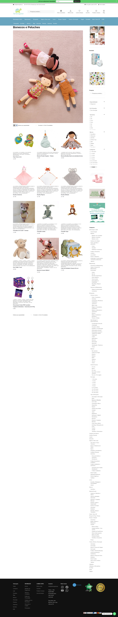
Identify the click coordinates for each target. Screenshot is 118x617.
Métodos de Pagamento (27, 589)
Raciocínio (94, 343)
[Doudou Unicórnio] (24, 174)
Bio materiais (94, 350)
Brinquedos (26, 153)
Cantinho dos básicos (94, 433)
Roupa (92, 539)
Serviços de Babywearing (96, 287)
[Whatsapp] (114, 613)
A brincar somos (46, 260)
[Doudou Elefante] (72, 174)
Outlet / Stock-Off (29, 191)
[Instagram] (62, 587)
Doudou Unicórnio (17, 194)
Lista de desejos (79, 12)
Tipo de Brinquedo (23, 193)
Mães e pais (50, 264)
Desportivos (94, 405)
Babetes (92, 233)
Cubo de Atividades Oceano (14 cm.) (69, 268)
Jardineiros (94, 303)
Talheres (92, 261)
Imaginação (44, 264)
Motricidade (94, 341)
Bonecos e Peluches (18, 153)
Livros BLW (93, 254)
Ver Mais (91, 567)
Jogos (93, 411)
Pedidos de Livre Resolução (28, 601)
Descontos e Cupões (28, 605)
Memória (94, 340)
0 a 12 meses (15, 152)
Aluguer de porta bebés (97, 289)
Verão (90, 569)
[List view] (16, 125)
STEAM (93, 429)
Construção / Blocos (96, 403)
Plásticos (20, 302)
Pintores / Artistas (95, 317)
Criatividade (94, 325)
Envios (26, 586)
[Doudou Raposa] (48, 174)
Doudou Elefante (65, 194)
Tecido (19, 192)
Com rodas (94, 401)
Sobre (14, 586)
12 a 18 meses (22, 152)
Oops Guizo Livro (17, 156)
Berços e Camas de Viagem (97, 547)
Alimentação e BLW (93, 229)
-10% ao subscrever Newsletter (46, 1)
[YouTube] (62, 590)
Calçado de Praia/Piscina (97, 531)
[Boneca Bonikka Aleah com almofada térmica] (72, 140)
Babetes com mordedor (97, 235)
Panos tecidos (95, 279)
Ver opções (23, 158)
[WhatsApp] (67, 590)
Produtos (15, 593)
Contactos (15, 588)
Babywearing (92, 263)
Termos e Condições (27, 593)
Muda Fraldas (94, 472)
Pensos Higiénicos (95, 476)
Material (32, 189)
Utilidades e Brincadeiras (94, 566)
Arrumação (93, 545)
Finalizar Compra (40, 591)
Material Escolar (92, 491)
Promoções (27, 608)
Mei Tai (93, 274)
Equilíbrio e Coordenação (97, 328)
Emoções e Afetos (44, 263)
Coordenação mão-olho (18, 188)
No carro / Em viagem (47, 228)
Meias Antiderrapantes (97, 533)
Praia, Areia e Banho (96, 423)
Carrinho (88, 12)
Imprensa (15, 604)
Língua (93, 336)
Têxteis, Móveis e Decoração (95, 541)
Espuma (93, 354)
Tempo (93, 346)
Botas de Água (95, 526)
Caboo (93, 272)
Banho (93, 368)
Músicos (93, 313)
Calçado (92, 524)
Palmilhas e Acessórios (97, 537)
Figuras (93, 406)
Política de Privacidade (27, 597)
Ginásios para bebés (96, 408)
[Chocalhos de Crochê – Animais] (24, 212)
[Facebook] (67, 587)
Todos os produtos (61, 12)
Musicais (94, 418)
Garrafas (94, 247)
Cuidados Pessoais (95, 452)
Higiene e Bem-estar (93, 440)
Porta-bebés (93, 270)
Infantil (92, 485)
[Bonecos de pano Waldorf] (48, 249)
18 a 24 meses (28, 152)
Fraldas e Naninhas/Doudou (23, 189)
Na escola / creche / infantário (20, 190)
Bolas (93, 398)
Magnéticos (94, 413)
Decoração (93, 549)
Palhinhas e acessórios (97, 249)
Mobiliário (93, 509)
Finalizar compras (96, 12)
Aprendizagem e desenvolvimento (27, 186)
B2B (14, 609)
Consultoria (94, 291)
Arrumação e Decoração (97, 396)
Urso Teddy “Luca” (17, 267)
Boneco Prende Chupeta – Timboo (45, 156)
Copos (93, 246)
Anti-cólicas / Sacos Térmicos (73, 152)
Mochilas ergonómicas (97, 275)
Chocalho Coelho (41, 231)
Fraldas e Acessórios (95, 251)
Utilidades (91, 564)
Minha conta (70, 12)
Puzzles (93, 428)
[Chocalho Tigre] (72, 212)
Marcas (91, 487)
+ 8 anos (33, 260)
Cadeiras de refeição (95, 241)
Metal (93, 357)
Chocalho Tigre (64, 231)
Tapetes (92, 562)
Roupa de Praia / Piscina (94, 515)
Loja (14, 591)
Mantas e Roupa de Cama (96, 555)
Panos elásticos (95, 277)
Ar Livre (32, 299)
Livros (90, 479)
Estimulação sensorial (22, 263)
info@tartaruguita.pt (53, 586)
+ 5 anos (24, 260)
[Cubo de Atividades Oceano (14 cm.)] (72, 249)
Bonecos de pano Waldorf (43, 270)
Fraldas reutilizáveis (96, 470)
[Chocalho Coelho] (48, 212)
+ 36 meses (63, 152)
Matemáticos (94, 338)
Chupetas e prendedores (43, 153)
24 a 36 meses (95, 392)
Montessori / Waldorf (96, 415)
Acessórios (93, 519)
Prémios (15, 602)
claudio (90, 437)
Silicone (93, 361)
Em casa (27, 188)
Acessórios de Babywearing (97, 265)
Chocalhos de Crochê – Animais (20, 230)
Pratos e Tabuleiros (95, 256)
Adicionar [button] (71, 157)
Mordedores (16, 154)
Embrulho (91, 438)
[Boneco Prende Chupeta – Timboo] (48, 140)
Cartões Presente (93, 435)
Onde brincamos (20, 191)
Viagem (91, 571)
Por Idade (21, 154)
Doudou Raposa (41, 194)
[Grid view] (14, 125)
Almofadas (93, 544)
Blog (104, 12)
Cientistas (94, 298)
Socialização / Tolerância (43, 267)
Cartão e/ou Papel (96, 352)
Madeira (93, 355)
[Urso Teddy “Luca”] (24, 249)
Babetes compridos (96, 237)
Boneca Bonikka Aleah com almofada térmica (72, 156)
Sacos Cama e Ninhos (95, 560)
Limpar (93, 167)
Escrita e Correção (95, 505)
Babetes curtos (95, 238)
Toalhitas (92, 477)
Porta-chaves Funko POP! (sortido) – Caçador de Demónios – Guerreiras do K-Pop (24, 305)
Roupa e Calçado (93, 517)
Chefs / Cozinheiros (96, 297)
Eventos (15, 606)
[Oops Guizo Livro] (24, 140)
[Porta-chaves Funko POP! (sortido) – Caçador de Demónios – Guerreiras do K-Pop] (24, 287)
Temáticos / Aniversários (97, 431)
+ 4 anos (20, 260)
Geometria (93, 507)
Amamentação (94, 231)
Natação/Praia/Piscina (95, 474)
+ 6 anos (28, 260)
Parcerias (15, 599)
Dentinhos (93, 453)
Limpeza (92, 253)
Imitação (94, 410)
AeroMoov (93, 489)
